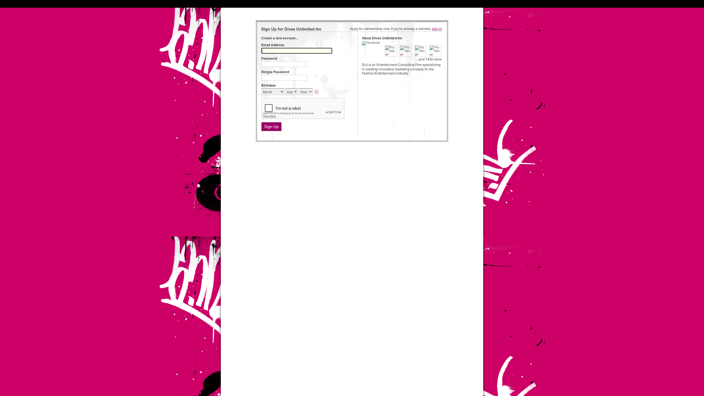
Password (269, 58)
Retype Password (275, 71)
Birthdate (268, 85)
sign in (437, 28)
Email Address (272, 44)
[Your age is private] (317, 92)
